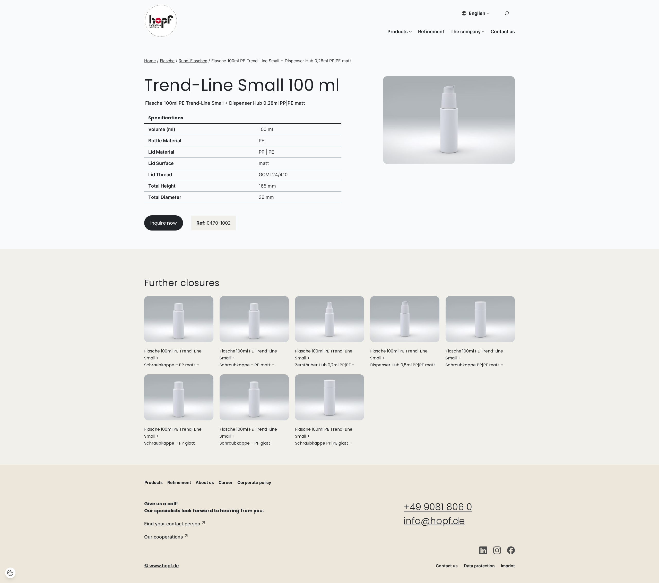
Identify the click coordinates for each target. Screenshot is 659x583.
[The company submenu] (483, 31)
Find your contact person (172, 523)
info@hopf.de (434, 520)
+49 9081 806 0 (438, 507)
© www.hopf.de (161, 565)
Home (150, 60)
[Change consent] (10, 573)
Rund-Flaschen (193, 60)
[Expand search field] (507, 13)
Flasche (167, 60)
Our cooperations (163, 537)
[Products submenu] (410, 31)
